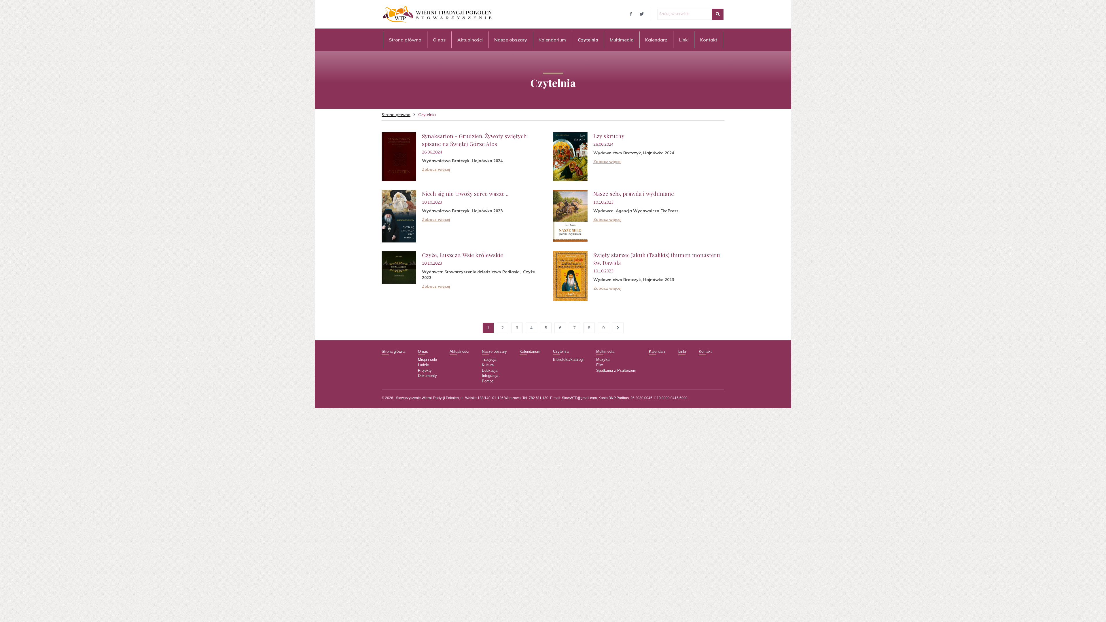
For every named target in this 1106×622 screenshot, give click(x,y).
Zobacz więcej (436, 169)
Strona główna (405, 40)
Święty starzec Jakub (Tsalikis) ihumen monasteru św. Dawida (656, 258)
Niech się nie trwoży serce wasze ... (466, 193)
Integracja (490, 375)
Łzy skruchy (608, 136)
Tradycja (489, 359)
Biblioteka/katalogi (568, 359)
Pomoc (488, 381)
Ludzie (423, 365)
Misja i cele (427, 359)
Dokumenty (427, 375)
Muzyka (602, 359)
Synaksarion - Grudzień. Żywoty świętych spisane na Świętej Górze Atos (474, 139)
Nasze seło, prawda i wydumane (633, 193)
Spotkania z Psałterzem (616, 370)
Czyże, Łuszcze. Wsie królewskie (462, 255)
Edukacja (489, 370)
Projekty (425, 370)
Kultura (488, 365)
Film (599, 365)
